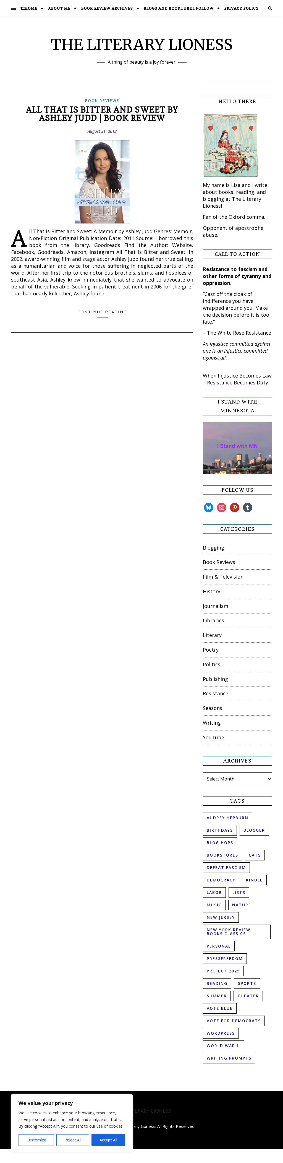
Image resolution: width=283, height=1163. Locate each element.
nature (241, 904)
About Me (59, 8)
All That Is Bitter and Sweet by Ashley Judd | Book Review (102, 114)
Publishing (215, 679)
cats (255, 855)
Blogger (254, 830)
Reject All (72, 1140)
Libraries (213, 620)
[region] (72, 1123)
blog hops (220, 842)
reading (217, 983)
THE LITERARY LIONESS (142, 44)
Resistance (215, 693)
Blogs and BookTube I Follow (179, 8)
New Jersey (221, 917)
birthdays (220, 830)
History (211, 591)
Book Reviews (102, 100)
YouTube (213, 737)
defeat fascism (226, 867)
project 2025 (223, 971)
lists (238, 892)
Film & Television (223, 576)
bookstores (222, 855)
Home (31, 8)
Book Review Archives (107, 8)
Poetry (211, 649)
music (214, 904)
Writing (212, 722)
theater (248, 995)
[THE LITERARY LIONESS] (141, 1110)
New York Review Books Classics (228, 931)
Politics (211, 664)
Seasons (212, 708)
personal (219, 946)
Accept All (108, 1140)
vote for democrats (234, 1020)
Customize (36, 1140)
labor (214, 892)
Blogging (213, 547)
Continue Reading (102, 311)
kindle (254, 880)
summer (217, 995)
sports (247, 983)
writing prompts (229, 1058)
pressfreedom (225, 958)
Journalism (215, 606)
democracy (221, 880)
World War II (223, 1045)
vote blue (220, 1008)
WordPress (221, 1033)
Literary (212, 635)
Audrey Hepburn (227, 817)
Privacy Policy (241, 8)
